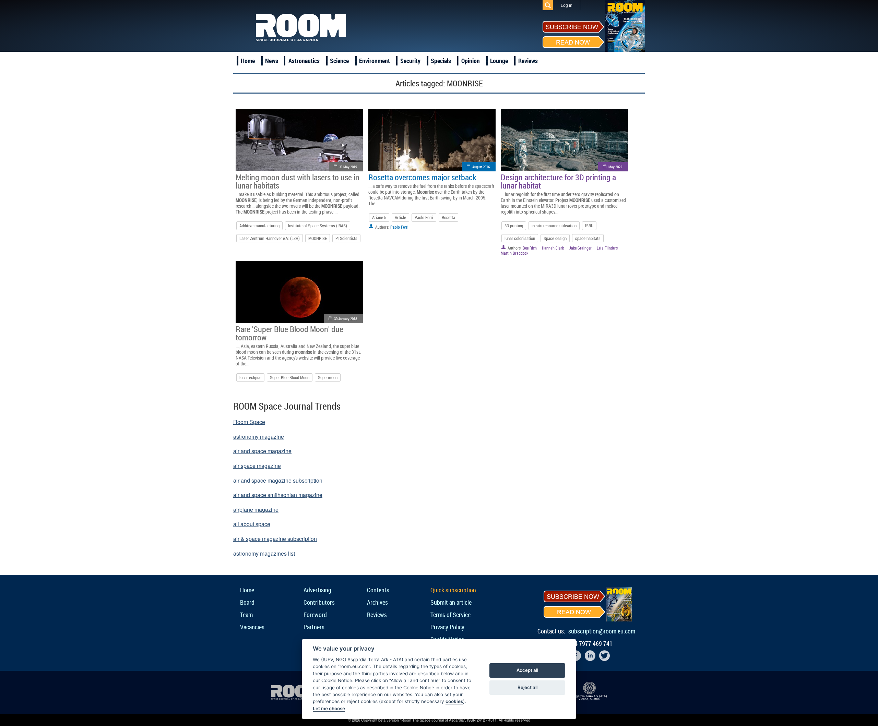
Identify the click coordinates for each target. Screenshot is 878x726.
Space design (555, 238)
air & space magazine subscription (275, 539)
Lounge (499, 61)
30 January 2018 (345, 318)
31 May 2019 (348, 166)
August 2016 (481, 166)
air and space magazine (262, 451)
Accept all (527, 670)
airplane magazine (255, 509)
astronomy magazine (258, 436)
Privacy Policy (447, 627)
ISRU (589, 225)
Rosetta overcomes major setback (422, 177)
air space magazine (257, 466)
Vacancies (252, 627)
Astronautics (304, 61)
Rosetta (448, 217)
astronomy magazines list (264, 553)
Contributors (319, 602)
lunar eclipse (250, 377)
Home (248, 61)
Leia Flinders (607, 248)
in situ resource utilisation (554, 225)
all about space (251, 524)
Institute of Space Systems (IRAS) (317, 225)
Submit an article (451, 602)
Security (410, 61)
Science (339, 61)
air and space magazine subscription (277, 480)
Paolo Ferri (424, 217)
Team (246, 614)
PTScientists (346, 238)
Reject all (527, 687)
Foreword (315, 614)
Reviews (528, 61)
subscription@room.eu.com (601, 631)
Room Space (249, 422)
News (271, 61)
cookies (454, 701)
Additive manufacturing (259, 225)
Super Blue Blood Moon (289, 377)
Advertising (317, 590)
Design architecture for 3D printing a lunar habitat (558, 181)
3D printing (514, 225)
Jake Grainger (580, 248)
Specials (441, 61)
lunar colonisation (520, 238)
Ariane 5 (379, 217)
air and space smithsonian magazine (277, 495)
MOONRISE (317, 238)
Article (400, 217)
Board (247, 602)
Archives (377, 602)
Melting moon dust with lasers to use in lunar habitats (297, 181)
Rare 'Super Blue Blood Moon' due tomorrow (289, 333)
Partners (314, 627)
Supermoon (327, 377)
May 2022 (615, 166)
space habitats (588, 238)
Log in (566, 5)
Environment (374, 61)
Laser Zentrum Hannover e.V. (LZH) (269, 238)
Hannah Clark (553, 248)
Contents (378, 590)
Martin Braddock (514, 253)
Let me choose (329, 708)
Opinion (470, 61)
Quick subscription (453, 590)
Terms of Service (450, 614)
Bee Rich (530, 248)
